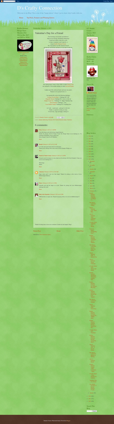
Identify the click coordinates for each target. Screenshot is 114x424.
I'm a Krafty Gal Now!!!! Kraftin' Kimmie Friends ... (93, 386)
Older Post (79, 231)
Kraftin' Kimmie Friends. (60, 44)
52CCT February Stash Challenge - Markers (93, 217)
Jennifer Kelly (23, 57)
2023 (90, 138)
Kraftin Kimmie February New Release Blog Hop (93, 284)
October (92, 169)
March (91, 188)
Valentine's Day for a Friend (93, 380)
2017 (90, 154)
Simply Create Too (48, 101)
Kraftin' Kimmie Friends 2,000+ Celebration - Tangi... (93, 368)
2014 (90, 396)
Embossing (45, 120)
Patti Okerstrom (23, 65)
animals (40, 120)
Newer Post (37, 231)
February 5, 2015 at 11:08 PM (49, 130)
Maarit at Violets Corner (45, 155)
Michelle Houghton (23, 64)
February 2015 (51, 120)
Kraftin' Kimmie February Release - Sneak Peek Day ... (93, 324)
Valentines (69, 120)
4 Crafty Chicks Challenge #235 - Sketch (93, 224)
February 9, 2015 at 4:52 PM (56, 194)
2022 (90, 141)
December (92, 161)
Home (21, 18)
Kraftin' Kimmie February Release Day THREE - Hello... (93, 314)
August (91, 175)
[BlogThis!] (59, 117)
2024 (90, 136)
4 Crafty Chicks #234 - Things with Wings (93, 268)
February (92, 191)
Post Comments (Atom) (45, 234)
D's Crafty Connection (39, 7)
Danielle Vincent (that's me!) (23, 53)
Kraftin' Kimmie (23, 60)
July (91, 178)
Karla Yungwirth (23, 59)
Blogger (68, 420)
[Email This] (57, 117)
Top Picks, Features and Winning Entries (40, 18)
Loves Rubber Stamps (50, 104)
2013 (90, 398)
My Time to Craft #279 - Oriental (93, 301)
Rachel (40, 144)
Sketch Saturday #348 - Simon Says (93, 307)
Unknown (41, 172)
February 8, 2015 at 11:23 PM (50, 183)
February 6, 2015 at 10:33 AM (50, 144)
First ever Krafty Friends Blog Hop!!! (93, 231)
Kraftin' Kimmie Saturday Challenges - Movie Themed (93, 239)
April (91, 186)
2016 (90, 156)
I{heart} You (70, 84)
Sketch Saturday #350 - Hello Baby (93, 210)
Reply (40, 139)
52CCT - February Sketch (92, 360)
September (92, 171)
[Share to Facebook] (62, 117)
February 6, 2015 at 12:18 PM (59, 155)
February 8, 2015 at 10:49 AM (51, 172)
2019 (90, 149)
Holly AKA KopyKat (44, 194)
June (91, 180)
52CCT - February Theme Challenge (92, 261)
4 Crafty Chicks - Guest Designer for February (93, 376)
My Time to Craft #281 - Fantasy (93, 204)
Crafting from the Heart (53, 97)
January (92, 393)
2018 (90, 151)
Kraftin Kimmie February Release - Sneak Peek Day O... (93, 338)
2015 (90, 159)
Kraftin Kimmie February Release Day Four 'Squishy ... (93, 293)
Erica (40, 130)
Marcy (40, 183)
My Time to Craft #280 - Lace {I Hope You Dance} (93, 247)
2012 (90, 401)
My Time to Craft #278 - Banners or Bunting (93, 354)
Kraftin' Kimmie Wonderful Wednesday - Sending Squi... (93, 276)
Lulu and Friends (69, 86)
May (91, 183)
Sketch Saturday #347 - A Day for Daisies (92, 347)
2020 (90, 146)
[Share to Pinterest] (64, 117)
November (92, 165)
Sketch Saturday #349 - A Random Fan (93, 255)
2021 (90, 144)
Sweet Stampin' (54, 102)
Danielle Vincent (92, 93)
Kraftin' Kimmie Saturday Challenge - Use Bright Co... (93, 196)
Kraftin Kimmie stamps (61, 120)
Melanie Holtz (23, 62)
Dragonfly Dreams (50, 99)
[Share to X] (61, 117)
